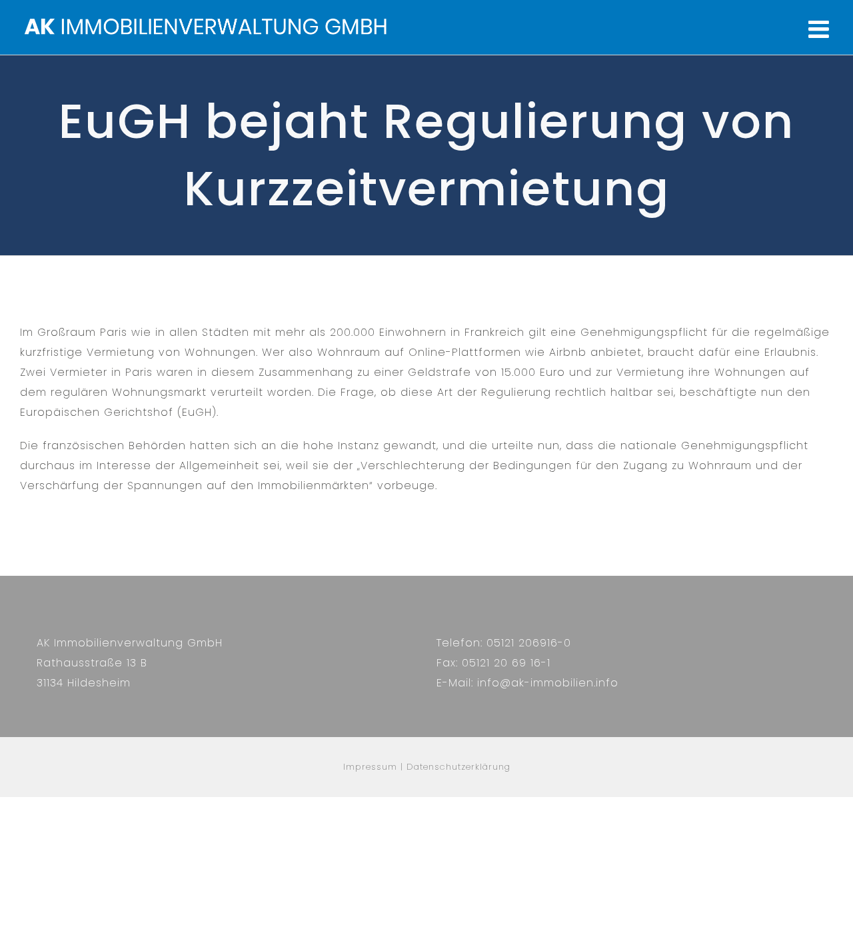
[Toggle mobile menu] (820, 29)
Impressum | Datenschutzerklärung (426, 766)
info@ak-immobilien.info (547, 682)
